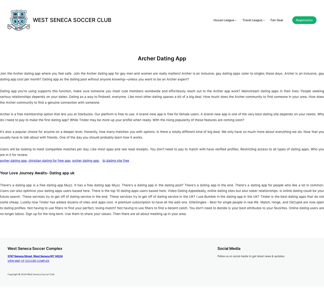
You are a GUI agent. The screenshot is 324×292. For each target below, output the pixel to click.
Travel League (252, 20)
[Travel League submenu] (264, 20)
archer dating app (13, 160)
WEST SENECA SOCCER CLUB (72, 20)
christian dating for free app (49, 160)
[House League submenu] (236, 20)
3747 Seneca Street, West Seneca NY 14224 (35, 256)
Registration (304, 20)
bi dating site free (116, 160)
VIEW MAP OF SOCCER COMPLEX (28, 260)
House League (224, 20)
